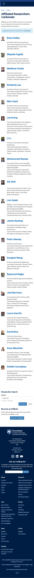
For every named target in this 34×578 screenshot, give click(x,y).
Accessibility (26, 564)
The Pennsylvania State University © (16, 569)
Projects (20, 494)
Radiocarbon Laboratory (7, 518)
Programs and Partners (7, 483)
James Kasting (15, 220)
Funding (3, 546)
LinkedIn (17, 456)
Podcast (3, 536)
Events (20, 528)
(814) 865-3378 (16, 450)
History (3, 487)
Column (3, 539)
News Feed (4, 534)
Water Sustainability (23, 492)
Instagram (12, 456)
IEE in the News (5, 541)
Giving (2, 490)
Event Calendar (22, 534)
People (8, 10)
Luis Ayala (12, 200)
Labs (2, 502)
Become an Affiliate (17, 418)
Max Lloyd (12, 101)
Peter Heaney (14, 239)
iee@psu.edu (17, 452)
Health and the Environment (25, 483)
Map (17, 444)
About (3, 477)
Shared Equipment (5, 521)
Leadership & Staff (22, 515)
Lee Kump (12, 117)
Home (2, 10)
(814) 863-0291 (17, 448)
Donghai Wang (15, 257)
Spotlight (3, 531)
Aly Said (11, 181)
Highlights (20, 531)
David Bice (12, 331)
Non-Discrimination (17, 564)
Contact (3, 492)
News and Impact (5, 507)
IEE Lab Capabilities (6, 523)
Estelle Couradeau (16, 366)
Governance (21, 505)
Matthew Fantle (15, 68)
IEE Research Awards (23, 497)
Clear (30, 404)
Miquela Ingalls (15, 54)
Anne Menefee (15, 348)
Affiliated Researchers (23, 512)
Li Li (9, 138)
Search (3, 395)
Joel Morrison (14, 292)
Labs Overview (4, 505)
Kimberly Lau (14, 85)
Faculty (20, 507)
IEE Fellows (21, 510)
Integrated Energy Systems (25, 485)
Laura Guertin (14, 313)
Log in (17, 573)
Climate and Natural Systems (25, 480)
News (3, 528)
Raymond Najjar (15, 274)
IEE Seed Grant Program (7, 549)
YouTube (21, 456)
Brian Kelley (13, 38)
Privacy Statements (6, 564)
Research (21, 477)
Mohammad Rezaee (17, 159)
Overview (3, 480)
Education (3, 485)
